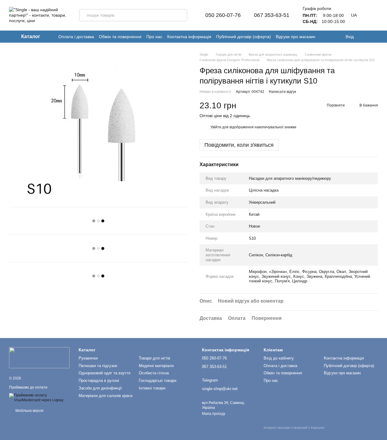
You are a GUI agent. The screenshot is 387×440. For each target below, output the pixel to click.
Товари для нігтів (154, 358)
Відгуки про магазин (295, 36)
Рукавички (88, 358)
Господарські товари (157, 380)
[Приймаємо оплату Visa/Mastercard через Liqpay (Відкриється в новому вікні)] (39, 398)
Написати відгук (282, 92)
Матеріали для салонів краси (105, 395)
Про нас (154, 36)
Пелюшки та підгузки (98, 365)
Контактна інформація (189, 36)
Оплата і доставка (76, 36)
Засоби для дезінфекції (100, 388)
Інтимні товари (152, 388)
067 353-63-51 (271, 15)
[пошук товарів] (181, 15)
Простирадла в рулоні (99, 380)
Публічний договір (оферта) (243, 36)
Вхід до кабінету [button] (279, 358)
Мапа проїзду (213, 414)
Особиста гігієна (154, 373)
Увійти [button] (215, 127)
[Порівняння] (375, 37)
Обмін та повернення (120, 36)
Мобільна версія (29, 411)
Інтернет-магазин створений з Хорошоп (294, 427)
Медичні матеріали (156, 365)
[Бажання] (363, 37)
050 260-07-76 (223, 15)
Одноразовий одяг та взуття (104, 373)
